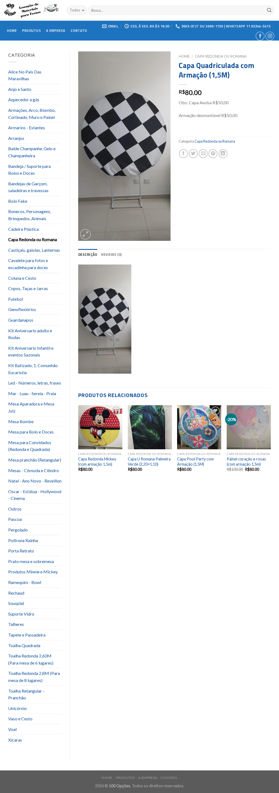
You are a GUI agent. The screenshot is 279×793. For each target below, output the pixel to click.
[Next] (270, 443)
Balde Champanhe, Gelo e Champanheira (32, 152)
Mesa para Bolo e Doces (31, 431)
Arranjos (16, 138)
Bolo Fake (17, 201)
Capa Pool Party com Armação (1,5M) (195, 461)
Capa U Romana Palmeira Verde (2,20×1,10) (149, 461)
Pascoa (15, 519)
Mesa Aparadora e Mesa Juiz (31, 407)
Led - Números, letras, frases (34, 382)
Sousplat (16, 603)
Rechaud (16, 592)
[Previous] (78, 443)
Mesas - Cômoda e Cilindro (33, 470)
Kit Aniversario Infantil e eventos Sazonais (30, 351)
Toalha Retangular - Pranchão (26, 694)
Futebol (15, 299)
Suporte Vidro (21, 613)
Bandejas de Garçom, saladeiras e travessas (28, 187)
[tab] (87, 254)
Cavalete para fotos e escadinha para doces (28, 264)
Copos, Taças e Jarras (28, 288)
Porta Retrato (21, 550)
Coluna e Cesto (22, 278)
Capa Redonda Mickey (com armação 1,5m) (97, 461)
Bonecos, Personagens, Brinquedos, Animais (29, 215)
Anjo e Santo (19, 89)
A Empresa (55, 30)
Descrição (87, 254)
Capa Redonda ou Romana (32, 239)
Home (12, 30)
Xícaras (15, 739)
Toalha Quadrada (24, 645)
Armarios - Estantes (26, 127)
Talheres (16, 624)
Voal (12, 729)
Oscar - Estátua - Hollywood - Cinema (34, 495)
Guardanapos (20, 319)
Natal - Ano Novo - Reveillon (35, 480)
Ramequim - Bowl (24, 582)
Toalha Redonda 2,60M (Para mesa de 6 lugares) (30, 659)
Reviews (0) (111, 254)
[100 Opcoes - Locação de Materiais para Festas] (31, 10)
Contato (79, 30)
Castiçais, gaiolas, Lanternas (34, 250)
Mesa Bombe (21, 421)
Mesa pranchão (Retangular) (34, 459)
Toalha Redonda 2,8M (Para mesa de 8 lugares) (34, 677)
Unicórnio (17, 708)
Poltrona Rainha (23, 540)
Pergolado (18, 529)
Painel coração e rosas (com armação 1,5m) (246, 461)
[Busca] (269, 10)
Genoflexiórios (22, 309)
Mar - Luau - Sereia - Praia (32, 393)
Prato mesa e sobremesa (31, 561)
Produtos (31, 30)
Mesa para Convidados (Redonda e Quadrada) (29, 446)
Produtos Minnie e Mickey (33, 571)
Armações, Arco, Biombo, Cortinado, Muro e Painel (32, 113)
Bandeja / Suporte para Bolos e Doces (29, 170)
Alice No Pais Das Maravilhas (24, 75)
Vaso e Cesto (20, 718)
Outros (15, 508)
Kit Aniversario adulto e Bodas (30, 334)
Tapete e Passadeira (27, 634)
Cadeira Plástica (23, 229)
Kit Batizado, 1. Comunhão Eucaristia (33, 369)
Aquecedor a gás (23, 99)
